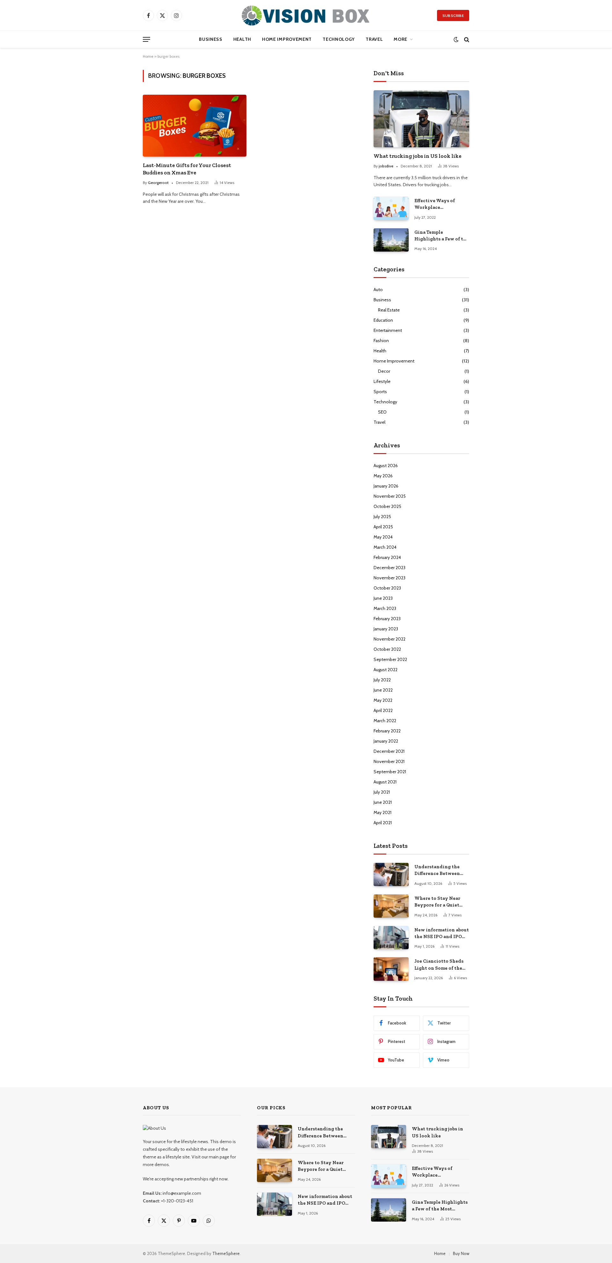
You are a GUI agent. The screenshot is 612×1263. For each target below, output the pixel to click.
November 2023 (389, 578)
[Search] (466, 39)
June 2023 (383, 598)
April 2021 (383, 823)
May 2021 (382, 812)
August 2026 (386, 465)
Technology (339, 39)
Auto (378, 289)
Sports (380, 391)
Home (148, 56)
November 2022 (389, 639)
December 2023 (389, 567)
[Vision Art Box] (306, 15)
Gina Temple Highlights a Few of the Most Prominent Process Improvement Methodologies (441, 236)
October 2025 (387, 506)
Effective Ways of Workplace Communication (434, 204)
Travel (374, 39)
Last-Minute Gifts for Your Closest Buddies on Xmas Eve (187, 169)
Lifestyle (382, 381)
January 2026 (386, 486)
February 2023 (387, 618)
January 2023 (386, 629)
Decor (384, 371)
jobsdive (386, 166)
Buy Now (461, 1253)
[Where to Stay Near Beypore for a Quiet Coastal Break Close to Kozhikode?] (391, 906)
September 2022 (390, 659)
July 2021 (382, 792)
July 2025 (382, 516)
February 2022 (387, 731)
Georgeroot (158, 182)
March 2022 (385, 720)
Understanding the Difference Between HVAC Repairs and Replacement (437, 870)
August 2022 (385, 669)
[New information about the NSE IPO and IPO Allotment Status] (391, 937)
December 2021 (389, 751)
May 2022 (383, 700)
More (400, 39)
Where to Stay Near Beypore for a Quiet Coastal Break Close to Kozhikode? (440, 902)
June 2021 (383, 802)
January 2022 (386, 741)
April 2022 (383, 710)
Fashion (381, 340)
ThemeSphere (226, 1253)
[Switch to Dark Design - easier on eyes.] (456, 39)
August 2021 (385, 782)
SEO (382, 412)
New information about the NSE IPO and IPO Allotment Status (441, 933)
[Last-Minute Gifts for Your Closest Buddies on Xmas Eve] (194, 125)
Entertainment (388, 330)
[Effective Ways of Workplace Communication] (391, 208)
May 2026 (383, 476)
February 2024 (387, 557)
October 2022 (387, 649)
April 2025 (383, 527)
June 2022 (383, 690)
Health (242, 39)
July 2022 (382, 680)
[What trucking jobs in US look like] (421, 118)
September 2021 (390, 772)
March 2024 (385, 547)
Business (210, 39)
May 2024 (383, 537)
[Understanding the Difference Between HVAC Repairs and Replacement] (391, 874)
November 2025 (390, 496)
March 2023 (385, 608)
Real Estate (389, 310)
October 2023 (387, 588)
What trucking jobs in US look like (418, 156)
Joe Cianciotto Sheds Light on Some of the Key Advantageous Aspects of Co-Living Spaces (438, 965)
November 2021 (389, 761)
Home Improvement (287, 39)
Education (383, 320)
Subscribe (453, 15)
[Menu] (146, 39)
